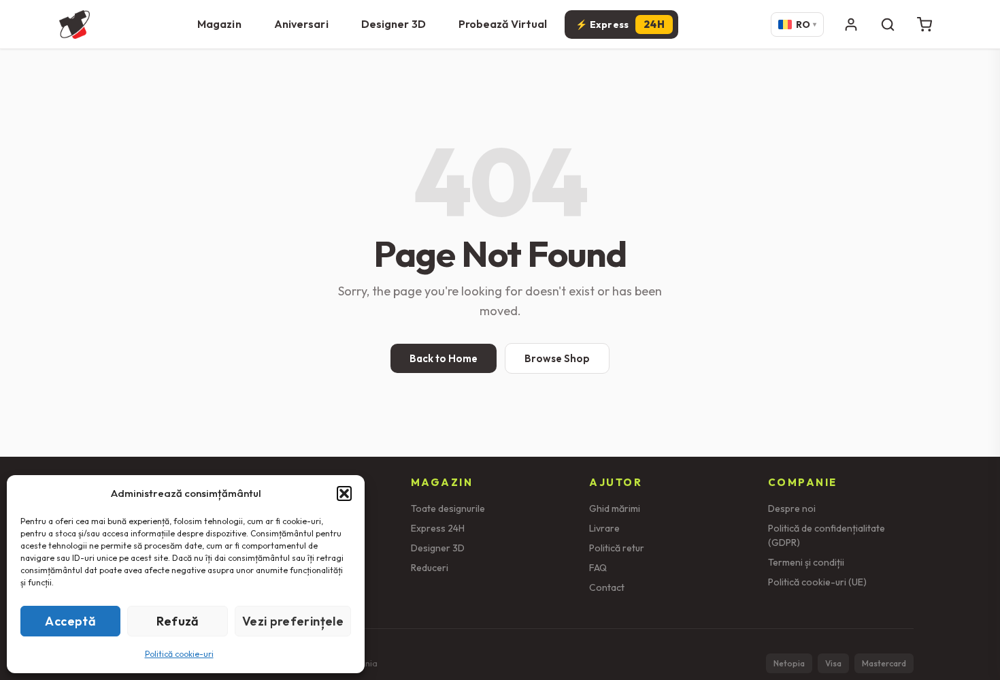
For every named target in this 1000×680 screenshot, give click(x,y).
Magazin (219, 24)
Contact (606, 587)
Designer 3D (393, 24)
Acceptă (70, 621)
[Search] (887, 24)
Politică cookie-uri (179, 654)
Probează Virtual (503, 24)
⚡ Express (620, 24)
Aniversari (301, 24)
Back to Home (444, 358)
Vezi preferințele (293, 621)
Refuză (177, 621)
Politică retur (616, 548)
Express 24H (438, 528)
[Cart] (924, 24)
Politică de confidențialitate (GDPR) (826, 535)
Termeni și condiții (806, 562)
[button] (344, 493)
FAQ (598, 568)
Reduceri (429, 568)
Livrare (604, 528)
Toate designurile (448, 508)
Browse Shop (557, 358)
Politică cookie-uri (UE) (817, 582)
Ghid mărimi (614, 508)
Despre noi (792, 508)
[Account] (851, 24)
